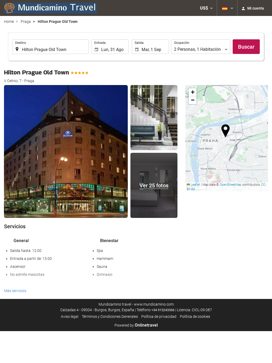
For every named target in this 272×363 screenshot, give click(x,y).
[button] (206, 8)
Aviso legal (69, 316)
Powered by (136, 325)
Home (9, 21)
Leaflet (195, 185)
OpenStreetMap (230, 185)
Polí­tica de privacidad (158, 316)
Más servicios (15, 291)
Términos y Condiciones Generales (110, 316)
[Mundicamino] (50, 8)
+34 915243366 (163, 310)
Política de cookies (195, 316)
